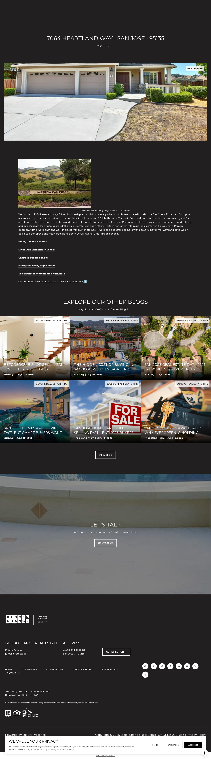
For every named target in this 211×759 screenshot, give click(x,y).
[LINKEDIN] (179, 666)
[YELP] (145, 675)
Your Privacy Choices (105, 755)
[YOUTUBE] (187, 666)
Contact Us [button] (105, 543)
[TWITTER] (195, 666)
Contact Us (12, 673)
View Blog (105, 455)
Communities (54, 669)
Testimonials (109, 669)
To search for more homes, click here (41, 273)
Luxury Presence (34, 735)
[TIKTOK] (162, 666)
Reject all (153, 745)
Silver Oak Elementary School (36, 249)
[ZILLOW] (170, 666)
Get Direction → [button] (116, 651)
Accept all (193, 745)
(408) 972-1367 (13, 649)
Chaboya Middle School (33, 257)
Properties (29, 669)
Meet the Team (81, 669)
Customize (173, 745)
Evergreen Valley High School (36, 265)
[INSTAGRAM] (145, 666)
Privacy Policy (196, 735)
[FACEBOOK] (154, 666)
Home (9, 669)
